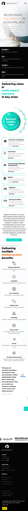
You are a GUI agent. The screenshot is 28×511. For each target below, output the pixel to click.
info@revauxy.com (6, 456)
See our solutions (14, 240)
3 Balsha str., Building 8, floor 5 (8, 470)
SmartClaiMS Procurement (7, 493)
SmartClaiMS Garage (6, 491)
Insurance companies (16, 140)
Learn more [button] (5, 504)
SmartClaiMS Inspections (7, 483)
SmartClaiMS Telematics (7, 495)
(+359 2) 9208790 (5, 458)
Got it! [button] (4, 508)
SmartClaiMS (4, 479)
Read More (15, 146)
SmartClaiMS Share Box (7, 481)
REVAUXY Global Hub (6, 477)
